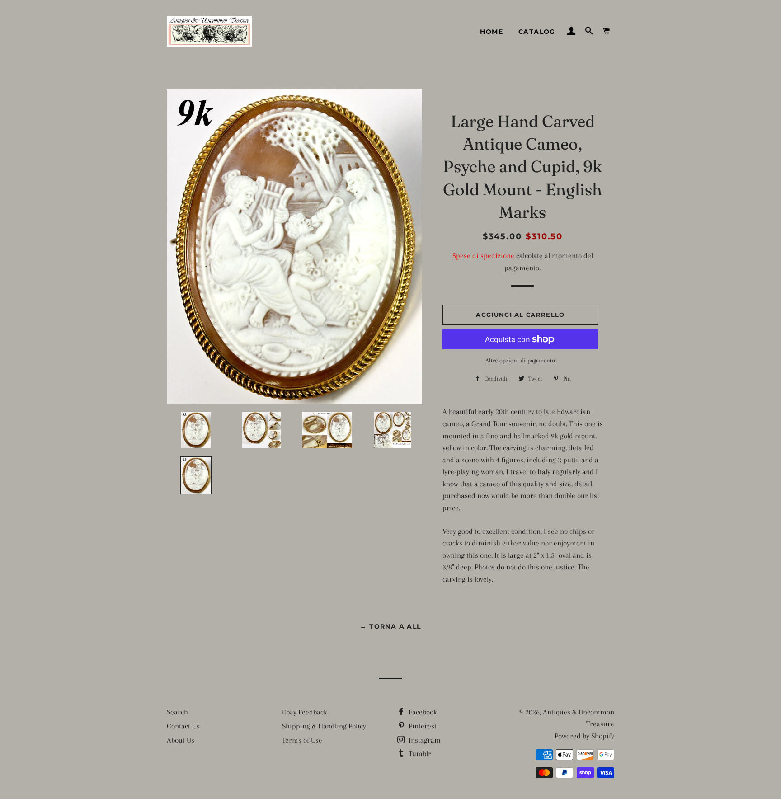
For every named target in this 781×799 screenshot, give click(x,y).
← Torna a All (390, 626)
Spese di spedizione (483, 255)
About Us (180, 740)
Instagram (424, 740)
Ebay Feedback (304, 712)
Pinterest (422, 726)
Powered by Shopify (584, 736)
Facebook (422, 712)
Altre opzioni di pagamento (520, 360)
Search (177, 712)
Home (491, 32)
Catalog (536, 32)
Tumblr (419, 753)
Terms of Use (302, 740)
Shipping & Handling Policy (324, 726)
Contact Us (183, 726)
